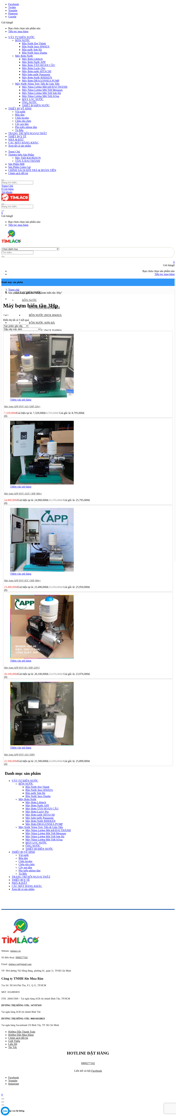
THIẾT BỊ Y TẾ (17, 136)
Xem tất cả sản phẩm (19, 145)
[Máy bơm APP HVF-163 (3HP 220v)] (42, 396)
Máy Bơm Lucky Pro (33, 68)
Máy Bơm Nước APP (34, 62)
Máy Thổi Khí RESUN (28, 157)
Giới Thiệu (14, 1041)
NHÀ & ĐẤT (16, 139)
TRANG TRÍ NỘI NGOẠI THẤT (27, 133)
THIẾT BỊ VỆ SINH (19, 108)
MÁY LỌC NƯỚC (32, 99)
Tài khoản (6, 192)
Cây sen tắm (22, 124)
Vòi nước (20, 111)
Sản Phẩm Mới (16, 164)
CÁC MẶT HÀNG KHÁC (23, 142)
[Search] (3, 256)
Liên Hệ (12, 1044)
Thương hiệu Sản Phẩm (21, 154)
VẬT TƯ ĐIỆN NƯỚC (21, 37)
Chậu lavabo (22, 117)
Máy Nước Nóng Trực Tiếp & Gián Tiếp (37, 83)
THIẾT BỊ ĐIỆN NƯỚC (36, 105)
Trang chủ (13, 289)
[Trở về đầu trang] (2, 1098)
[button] (2, 212)
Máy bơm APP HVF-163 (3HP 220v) (22, 406)
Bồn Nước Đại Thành (34, 43)
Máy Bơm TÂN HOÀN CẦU (38, 65)
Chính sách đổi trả (18, 173)
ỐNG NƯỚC (29, 102)
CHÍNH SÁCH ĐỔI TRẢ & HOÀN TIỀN (32, 170)
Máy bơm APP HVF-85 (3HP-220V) (22, 667)
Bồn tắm (19, 114)
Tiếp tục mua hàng (18, 31)
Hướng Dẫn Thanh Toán (21, 1031)
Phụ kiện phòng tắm (26, 127)
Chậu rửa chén (23, 120)
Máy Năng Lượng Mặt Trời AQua (40, 96)
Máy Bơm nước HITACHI (36, 71)
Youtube (12, 1080)
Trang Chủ (14, 151)
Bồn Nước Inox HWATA (36, 46)
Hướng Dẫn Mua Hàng (21, 1034)
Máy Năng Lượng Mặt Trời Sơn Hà (41, 93)
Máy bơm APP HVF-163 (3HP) (19, 754)
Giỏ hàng (7, 188)
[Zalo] (5, 1111)
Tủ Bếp (19, 130)
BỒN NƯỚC (22, 40)
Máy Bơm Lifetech (32, 59)
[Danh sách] (7, 315)
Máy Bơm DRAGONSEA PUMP (40, 80)
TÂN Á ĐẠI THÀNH (27, 160)
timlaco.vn (20, 964)
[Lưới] (4, 315)
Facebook (96, 1070)
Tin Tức (12, 1047)
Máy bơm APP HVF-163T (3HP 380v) (23, 493)
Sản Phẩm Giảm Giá (19, 167)
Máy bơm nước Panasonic (36, 74)
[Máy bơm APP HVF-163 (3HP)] (42, 744)
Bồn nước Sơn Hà (32, 49)
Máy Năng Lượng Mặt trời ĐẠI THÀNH (44, 86)
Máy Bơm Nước (24, 55)
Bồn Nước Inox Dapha (34, 52)
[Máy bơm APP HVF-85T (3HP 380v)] (42, 570)
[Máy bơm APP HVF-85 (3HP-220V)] (42, 657)
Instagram (13, 1083)
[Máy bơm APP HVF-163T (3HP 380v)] (42, 483)
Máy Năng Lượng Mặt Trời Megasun (42, 89)
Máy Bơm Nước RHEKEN (37, 77)
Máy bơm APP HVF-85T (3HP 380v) (22, 580)
